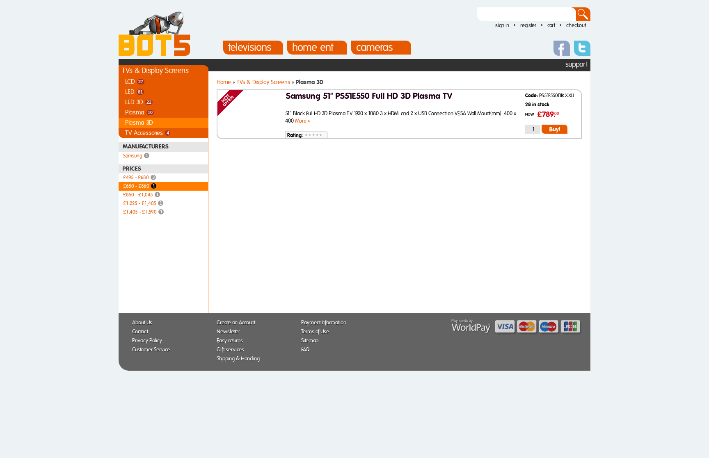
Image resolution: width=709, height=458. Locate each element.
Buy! (554, 129)
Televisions (250, 47)
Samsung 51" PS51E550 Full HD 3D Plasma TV (369, 96)
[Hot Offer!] (230, 114)
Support (576, 64)
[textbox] (526, 14)
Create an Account (238, 323)
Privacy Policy (149, 341)
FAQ (307, 350)
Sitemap (312, 341)
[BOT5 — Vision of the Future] (154, 54)
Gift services (233, 350)
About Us (144, 323)
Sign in (502, 25)
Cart (551, 25)
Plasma (139, 112)
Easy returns (232, 341)
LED (134, 92)
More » (302, 121)
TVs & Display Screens (155, 71)
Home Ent (312, 47)
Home (224, 82)
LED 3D (138, 102)
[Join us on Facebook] (561, 47)
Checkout (576, 25)
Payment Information (326, 323)
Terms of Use (317, 332)
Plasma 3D (139, 123)
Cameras (374, 47)
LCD (134, 82)
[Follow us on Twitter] (582, 47)
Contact (142, 332)
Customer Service (153, 350)
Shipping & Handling (241, 359)
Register (528, 25)
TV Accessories (147, 133)
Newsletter (231, 332)
